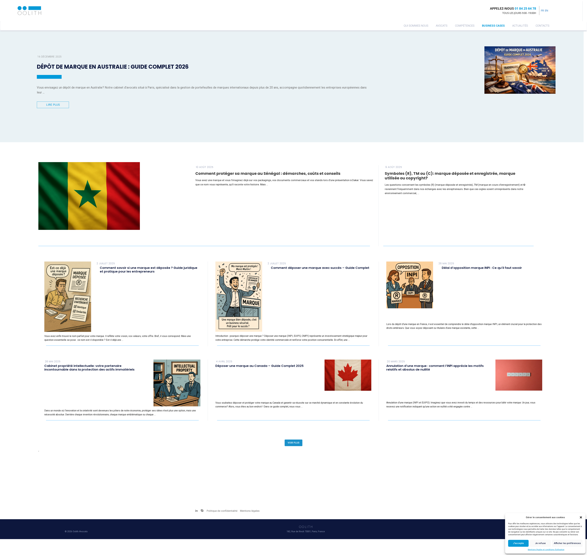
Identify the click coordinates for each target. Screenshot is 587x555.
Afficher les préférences (567, 543)
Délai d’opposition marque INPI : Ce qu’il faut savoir (482, 268)
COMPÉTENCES (464, 25)
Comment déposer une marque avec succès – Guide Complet (320, 268)
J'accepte (518, 543)
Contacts (542, 25)
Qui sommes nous (416, 25)
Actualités (520, 25)
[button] (580, 517)
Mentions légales (250, 510)
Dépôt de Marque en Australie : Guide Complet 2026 (113, 67)
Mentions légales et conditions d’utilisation (546, 550)
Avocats (441, 25)
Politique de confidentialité (222, 510)
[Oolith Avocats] (29, 10)
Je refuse (540, 543)
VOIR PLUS (293, 442)
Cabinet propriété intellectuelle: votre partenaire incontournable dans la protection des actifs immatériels (89, 368)
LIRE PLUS (53, 104)
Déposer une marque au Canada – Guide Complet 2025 (259, 366)
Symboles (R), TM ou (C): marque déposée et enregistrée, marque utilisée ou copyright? (450, 176)
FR (542, 10)
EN (546, 10)
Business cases (493, 25)
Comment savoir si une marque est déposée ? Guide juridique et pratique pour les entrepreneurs (148, 270)
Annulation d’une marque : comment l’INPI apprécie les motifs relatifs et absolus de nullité (435, 368)
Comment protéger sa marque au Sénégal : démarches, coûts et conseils (267, 173)
